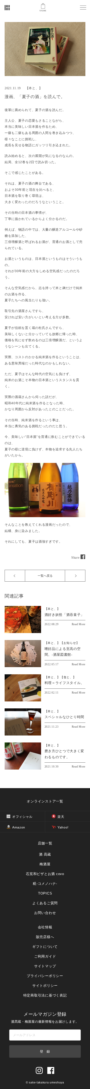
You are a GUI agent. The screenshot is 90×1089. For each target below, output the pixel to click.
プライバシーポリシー (45, 976)
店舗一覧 (45, 843)
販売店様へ (45, 937)
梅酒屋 (44, 864)
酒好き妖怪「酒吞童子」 (64, 615)
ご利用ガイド (45, 956)
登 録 (45, 1051)
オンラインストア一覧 (45, 801)
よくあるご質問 (45, 903)
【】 (52, 609)
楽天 (60, 816)
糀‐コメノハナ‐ (45, 883)
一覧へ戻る (45, 575)
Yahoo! (63, 827)
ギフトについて (45, 947)
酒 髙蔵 (45, 854)
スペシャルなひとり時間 (64, 717)
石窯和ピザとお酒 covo (45, 874)
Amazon (18, 827)
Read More (78, 624)
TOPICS (45, 893)
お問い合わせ (45, 913)
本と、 (34, 88)
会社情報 (45, 927)
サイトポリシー (45, 985)
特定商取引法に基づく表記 (45, 995)
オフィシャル (22, 816)
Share (76, 557)
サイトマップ (45, 966)
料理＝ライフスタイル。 (64, 683)
